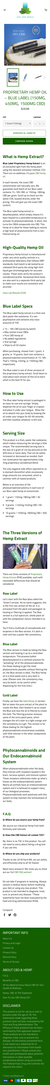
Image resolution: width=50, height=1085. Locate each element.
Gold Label (10, 695)
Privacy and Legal (11, 943)
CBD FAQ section (22, 872)
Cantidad (37, 117)
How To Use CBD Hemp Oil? (16, 997)
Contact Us (8, 948)
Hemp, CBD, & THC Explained (17, 993)
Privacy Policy (9, 952)
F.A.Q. (5, 975)
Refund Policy (9, 957)
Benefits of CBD (11, 980)
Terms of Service (11, 962)
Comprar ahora (24, 141)
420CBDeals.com (17, 1075)
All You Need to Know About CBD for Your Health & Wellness (23, 986)
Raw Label (10, 593)
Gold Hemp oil (30, 701)
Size (4, 117)
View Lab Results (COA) (14, 293)
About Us (7, 938)
